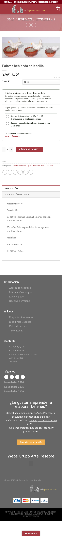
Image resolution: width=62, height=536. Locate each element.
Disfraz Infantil (16, 514)
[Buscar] (52, 9)
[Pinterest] (23, 377)
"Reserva (8, 136)
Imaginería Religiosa (46, 512)
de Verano (16, 136)
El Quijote (49, 514)
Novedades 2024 (14, 382)
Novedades (25, 19)
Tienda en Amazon (31, 516)
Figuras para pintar (34, 514)
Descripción (11, 188)
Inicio (10, 19)
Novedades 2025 (14, 386)
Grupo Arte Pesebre (14, 512)
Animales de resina (19, 166)
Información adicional (17, 194)
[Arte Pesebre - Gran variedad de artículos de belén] (28, 9)
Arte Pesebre (30, 512)
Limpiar (57, 77)
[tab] (31, 188)
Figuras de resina (33, 166)
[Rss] (17, 377)
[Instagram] (12, 377)
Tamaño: (6, 82)
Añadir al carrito (29, 149)
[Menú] (4, 9)
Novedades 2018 (46, 19)
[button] (31, 463)
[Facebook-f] (6, 377)
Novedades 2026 (14, 391)
